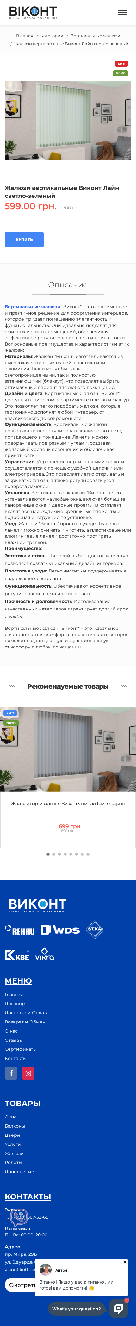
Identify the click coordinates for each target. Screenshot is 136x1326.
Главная (24, 35)
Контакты (16, 1058)
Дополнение (19, 1171)
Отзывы (14, 1040)
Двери (12, 1135)
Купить (24, 239)
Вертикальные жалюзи (95, 35)
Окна (10, 1117)
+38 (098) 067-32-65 (26, 1217)
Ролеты (13, 1162)
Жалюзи (14, 1153)
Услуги (13, 1144)
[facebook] (11, 1073)
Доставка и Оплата (27, 1013)
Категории (51, 35)
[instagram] (28, 1073)
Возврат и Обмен (25, 1022)
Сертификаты (21, 1049)
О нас (11, 1031)
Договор (15, 1003)
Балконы (15, 1126)
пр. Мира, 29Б (21, 1254)
